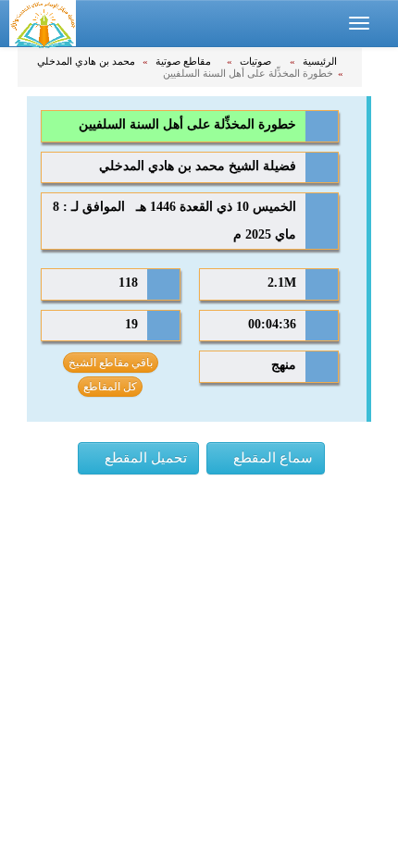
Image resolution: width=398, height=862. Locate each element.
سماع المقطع (271, 457)
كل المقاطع (110, 386)
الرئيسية (321, 61)
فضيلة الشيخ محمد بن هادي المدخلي (197, 166)
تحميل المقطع (144, 457)
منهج (283, 365)
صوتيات (257, 61)
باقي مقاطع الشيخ (110, 362)
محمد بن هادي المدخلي (87, 61)
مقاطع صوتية (184, 61)
